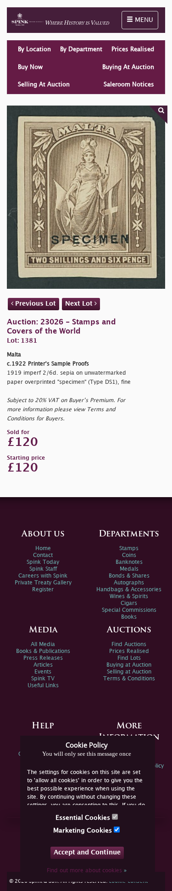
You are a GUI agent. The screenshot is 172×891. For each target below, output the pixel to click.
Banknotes (129, 562)
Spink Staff (43, 569)
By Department (81, 49)
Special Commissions (129, 610)
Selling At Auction (44, 84)
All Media (43, 644)
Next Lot (79, 304)
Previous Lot (34, 304)
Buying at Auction (128, 665)
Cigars (129, 603)
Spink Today (43, 562)
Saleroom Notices (129, 84)
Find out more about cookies (87, 870)
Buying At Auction (128, 67)
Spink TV (43, 678)
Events (42, 671)
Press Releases (43, 658)
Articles (43, 665)
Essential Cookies (83, 818)
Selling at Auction (129, 671)
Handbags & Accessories (128, 589)
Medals (129, 569)
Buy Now (30, 67)
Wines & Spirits (129, 596)
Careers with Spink (42, 575)
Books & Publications (43, 651)
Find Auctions (128, 644)
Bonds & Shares (129, 575)
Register (43, 589)
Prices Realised (132, 49)
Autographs (129, 582)
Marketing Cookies (83, 830)
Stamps (129, 548)
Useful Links (43, 685)
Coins (129, 555)
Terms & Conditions (129, 678)
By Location (34, 49)
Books (129, 617)
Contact (43, 555)
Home (43, 548)
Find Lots (129, 658)
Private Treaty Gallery (43, 582)
